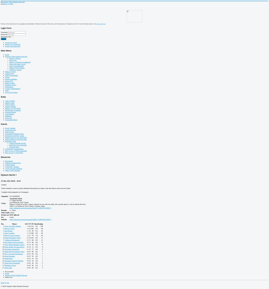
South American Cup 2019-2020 (16, 139)
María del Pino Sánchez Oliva (14, 252)
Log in (3, 39)
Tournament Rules (11, 120)
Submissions (9, 87)
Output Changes (10, 107)
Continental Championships (14, 149)
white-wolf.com (101, 24)
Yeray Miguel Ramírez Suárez (14, 245)
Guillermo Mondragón (12, 240)
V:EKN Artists (10, 165)
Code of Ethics (10, 101)
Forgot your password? (12, 46)
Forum (7, 77)
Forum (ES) (9, 81)
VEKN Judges (10, 105)
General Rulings (10, 112)
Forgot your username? (12, 44)
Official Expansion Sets (13, 163)
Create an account (11, 42)
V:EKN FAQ (9, 74)
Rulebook (8, 116)
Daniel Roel (9, 258)
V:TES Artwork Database (13, 169)
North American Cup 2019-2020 (16, 138)
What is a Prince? (15, 58)
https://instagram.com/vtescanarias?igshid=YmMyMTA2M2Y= (31, 208)
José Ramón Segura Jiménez (14, 242)
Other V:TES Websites (12, 170)
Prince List (12, 60)
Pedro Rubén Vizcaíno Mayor (14, 247)
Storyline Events (10, 141)
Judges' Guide (9, 103)
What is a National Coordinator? (20, 62)
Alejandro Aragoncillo (12, 249)
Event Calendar (10, 128)
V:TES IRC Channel (12, 167)
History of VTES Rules (13, 108)
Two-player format (11, 92)
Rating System (10, 83)
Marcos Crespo (10, 228)
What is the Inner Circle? (17, 64)
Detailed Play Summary (13, 110)
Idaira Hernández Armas (13, 238)
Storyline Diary (14, 147)
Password (4, 34)
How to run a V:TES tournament (16, 151)
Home (7, 55)
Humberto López (10, 265)
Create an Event (10, 130)
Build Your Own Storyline (18, 145)
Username (4, 32)
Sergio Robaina (10, 256)
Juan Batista (9, 231)
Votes (7, 90)
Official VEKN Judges (16, 68)
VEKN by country (15, 70)
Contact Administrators (12, 89)
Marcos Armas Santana (12, 235)
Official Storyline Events (17, 143)
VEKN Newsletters (11, 75)
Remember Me (6, 37)
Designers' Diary (10, 85)
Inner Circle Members (16, 66)
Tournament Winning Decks (14, 134)
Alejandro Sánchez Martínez (14, 261)
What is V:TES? (10, 72)
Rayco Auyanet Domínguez (14, 254)
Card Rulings (9, 114)
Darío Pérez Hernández (12, 263)
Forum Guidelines (11, 79)
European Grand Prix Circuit (14, 136)
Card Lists (8, 118)
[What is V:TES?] (7, 4)
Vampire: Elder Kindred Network (16, 57)
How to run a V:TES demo (14, 153)
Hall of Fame (9, 132)
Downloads (9, 161)
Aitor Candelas (10, 233)
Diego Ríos (8, 268)
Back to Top (5, 283)
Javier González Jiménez (13, 226)
